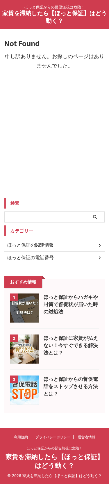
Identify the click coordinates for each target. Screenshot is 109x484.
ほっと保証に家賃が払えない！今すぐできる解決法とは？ (71, 345)
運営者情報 (86, 437)
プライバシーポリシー (52, 437)
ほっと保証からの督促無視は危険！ (55, 448)
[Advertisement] (54, 139)
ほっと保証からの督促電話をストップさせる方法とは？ (71, 386)
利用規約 (21, 437)
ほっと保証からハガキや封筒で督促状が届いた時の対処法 (71, 304)
